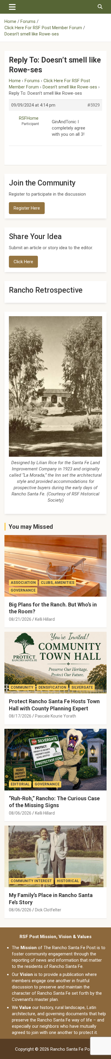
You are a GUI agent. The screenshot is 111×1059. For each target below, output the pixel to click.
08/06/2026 (20, 813)
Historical (68, 881)
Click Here (23, 261)
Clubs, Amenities (57, 583)
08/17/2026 (20, 716)
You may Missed (31, 526)
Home (15, 80)
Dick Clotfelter (48, 909)
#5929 (93, 105)
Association (23, 583)
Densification (52, 687)
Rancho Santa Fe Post (72, 1049)
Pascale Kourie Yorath (55, 716)
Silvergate (82, 687)
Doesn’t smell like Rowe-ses (70, 87)
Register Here (27, 208)
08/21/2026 (20, 619)
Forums (32, 80)
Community (22, 687)
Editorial (20, 784)
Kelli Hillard (45, 619)
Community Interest (31, 881)
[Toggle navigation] (12, 7)
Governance (23, 590)
